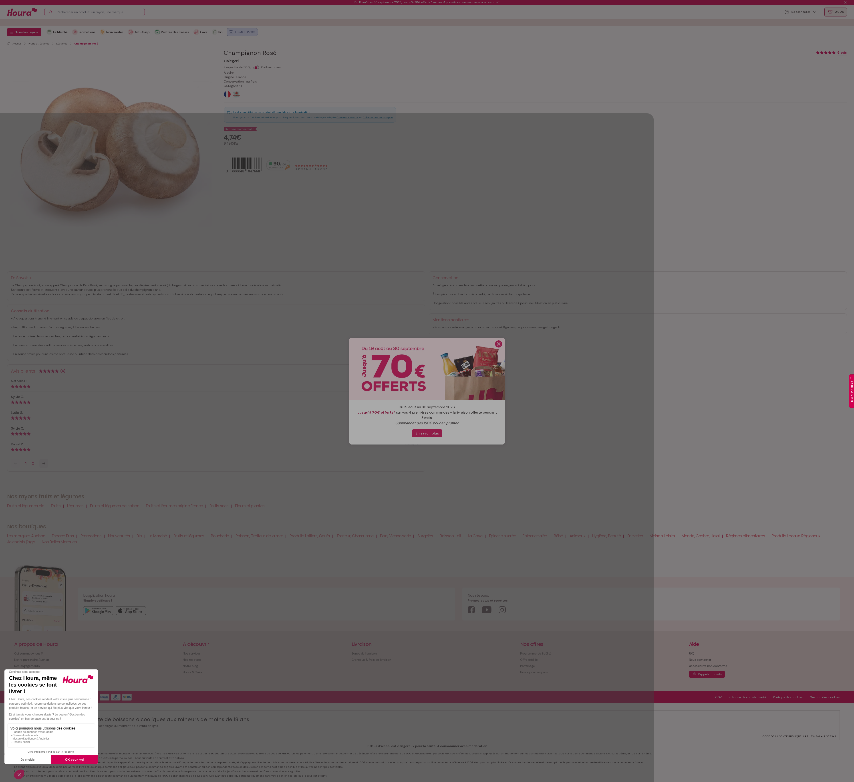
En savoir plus (427, 433)
